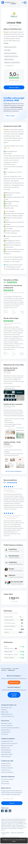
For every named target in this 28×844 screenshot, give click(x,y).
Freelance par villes (7, 761)
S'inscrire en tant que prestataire (10, 727)
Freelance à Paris (6, 763)
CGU (3, 834)
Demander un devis (6, 723)
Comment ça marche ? (7, 779)
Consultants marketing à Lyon (18, 584)
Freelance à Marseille (7, 768)
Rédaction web (5, 747)
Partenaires (4, 734)
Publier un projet (10, 115)
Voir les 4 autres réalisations (13, 471)
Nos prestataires (5, 730)
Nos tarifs (4, 709)
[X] (6, 811)
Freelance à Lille (5, 770)
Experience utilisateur (10, 53)
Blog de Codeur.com (6, 714)
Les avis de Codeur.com (7, 716)
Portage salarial (5, 732)
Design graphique (6, 750)
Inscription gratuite (14, 695)
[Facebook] (2, 811)
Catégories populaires (8, 738)
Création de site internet (11, 56)
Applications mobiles (7, 754)
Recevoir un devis (14, 87)
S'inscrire (11, 803)
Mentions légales (5, 832)
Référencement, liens (10, 47)
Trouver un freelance (7, 725)
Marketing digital (6, 752)
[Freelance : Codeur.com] (9, 2)
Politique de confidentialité (17, 832)
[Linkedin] (10, 811)
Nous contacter (5, 783)
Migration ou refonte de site (12, 62)
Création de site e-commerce (9, 743)
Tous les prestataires (6, 668)
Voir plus (6, 43)
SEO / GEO (7, 50)
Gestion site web (8, 59)
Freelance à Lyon (6, 765)
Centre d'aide (5, 781)
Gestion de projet (6, 756)
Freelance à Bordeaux (7, 772)
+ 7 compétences (9, 65)
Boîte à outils (4, 712)
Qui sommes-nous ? (6, 707)
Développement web (7, 741)
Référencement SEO (7, 745)
